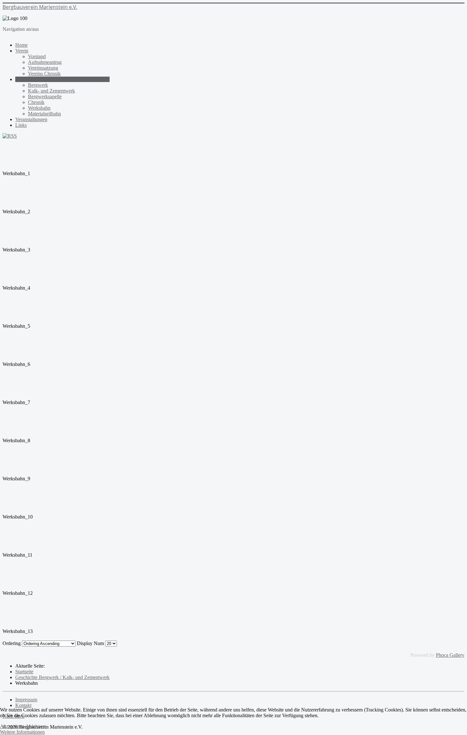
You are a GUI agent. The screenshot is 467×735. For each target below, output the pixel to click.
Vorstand (37, 56)
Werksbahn (39, 108)
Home (21, 45)
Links (21, 125)
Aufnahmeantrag (45, 62)
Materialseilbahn (44, 113)
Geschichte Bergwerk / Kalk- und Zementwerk (62, 79)
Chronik (36, 102)
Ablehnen (35, 726)
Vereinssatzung (43, 68)
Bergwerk (38, 85)
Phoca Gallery (450, 655)
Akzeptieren (12, 726)
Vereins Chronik (44, 73)
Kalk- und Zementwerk (51, 90)
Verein (21, 50)
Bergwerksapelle (45, 96)
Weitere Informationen (22, 732)
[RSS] (10, 136)
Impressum (26, 699)
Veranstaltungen (31, 119)
